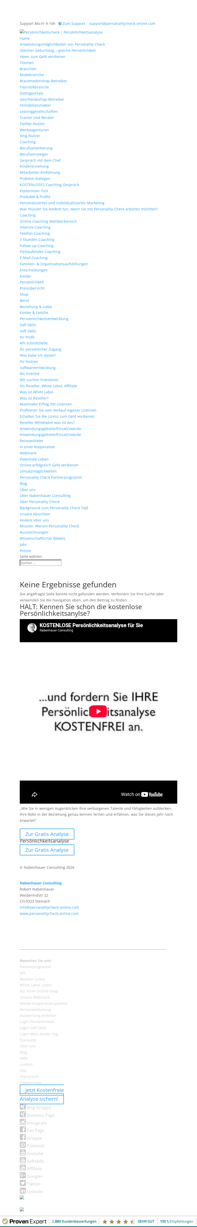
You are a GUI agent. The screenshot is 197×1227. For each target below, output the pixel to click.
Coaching (28, 141)
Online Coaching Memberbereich (48, 221)
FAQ (23, 1070)
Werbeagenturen (34, 129)
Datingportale (31, 93)
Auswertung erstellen (38, 1015)
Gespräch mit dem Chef (40, 160)
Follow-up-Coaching (37, 245)
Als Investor (30, 373)
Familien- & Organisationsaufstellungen (54, 263)
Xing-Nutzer (30, 135)
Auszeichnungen (34, 532)
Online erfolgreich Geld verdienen (49, 465)
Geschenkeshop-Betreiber (42, 99)
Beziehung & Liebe (36, 306)
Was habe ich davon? (38, 355)
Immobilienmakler (35, 105)
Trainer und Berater (37, 117)
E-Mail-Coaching (34, 257)
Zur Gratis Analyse (47, 834)
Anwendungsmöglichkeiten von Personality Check (62, 44)
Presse (25, 550)
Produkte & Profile (35, 196)
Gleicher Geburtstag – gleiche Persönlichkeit (58, 50)
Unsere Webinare (35, 997)
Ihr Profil (27, 337)
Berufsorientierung (36, 148)
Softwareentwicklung (38, 367)
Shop (24, 294)
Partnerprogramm (35, 966)
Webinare (28, 453)
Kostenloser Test (34, 190)
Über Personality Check (40, 501)
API (22, 972)
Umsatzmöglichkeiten (38, 471)
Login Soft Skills (33, 1027)
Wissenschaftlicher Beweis (42, 538)
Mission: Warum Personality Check (49, 526)
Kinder (25, 276)
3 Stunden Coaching (37, 239)
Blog (23, 483)
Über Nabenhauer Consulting (45, 495)
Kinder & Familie (34, 312)
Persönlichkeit (32, 282)
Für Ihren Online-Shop (39, 991)
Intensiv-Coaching (35, 227)
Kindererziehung (34, 166)
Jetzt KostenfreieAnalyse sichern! (42, 1094)
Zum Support (73, 23)
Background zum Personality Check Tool (54, 507)
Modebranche (32, 74)
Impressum (29, 1076)
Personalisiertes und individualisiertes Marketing (62, 202)
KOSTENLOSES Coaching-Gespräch (49, 184)
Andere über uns (34, 520)
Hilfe (24, 1058)
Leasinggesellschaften (39, 111)
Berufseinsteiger (34, 154)
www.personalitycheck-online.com (49, 913)
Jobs (23, 544)
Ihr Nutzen (29, 361)
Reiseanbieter (32, 440)
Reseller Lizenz (32, 979)
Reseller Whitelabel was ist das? (47, 422)
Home (25, 38)
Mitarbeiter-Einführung (40, 172)
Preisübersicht (32, 288)
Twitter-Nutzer (32, 123)
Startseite (28, 1040)
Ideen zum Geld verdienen (42, 56)
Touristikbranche (34, 87)
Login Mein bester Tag (39, 1033)
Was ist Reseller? (34, 398)
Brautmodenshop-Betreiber (43, 80)
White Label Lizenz (36, 985)
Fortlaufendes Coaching (40, 251)
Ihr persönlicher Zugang (40, 349)
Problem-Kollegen (35, 178)
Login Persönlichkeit (37, 1021)
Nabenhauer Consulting (41, 883)
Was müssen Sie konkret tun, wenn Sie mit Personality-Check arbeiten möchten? (89, 209)
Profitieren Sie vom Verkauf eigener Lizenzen (58, 410)
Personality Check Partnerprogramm (51, 477)
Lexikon (26, 1064)
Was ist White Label (36, 392)
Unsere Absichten (35, 514)
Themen (27, 62)
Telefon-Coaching (35, 233)
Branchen (28, 68)
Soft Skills (28, 324)
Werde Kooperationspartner (44, 1003)
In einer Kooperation (37, 446)
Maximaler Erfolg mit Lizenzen (46, 404)
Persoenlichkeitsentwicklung (44, 318)
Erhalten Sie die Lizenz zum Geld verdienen (57, 416)
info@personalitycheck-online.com (49, 907)
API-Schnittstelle (34, 343)
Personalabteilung (35, 1009)
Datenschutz (30, 1082)
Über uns (28, 489)
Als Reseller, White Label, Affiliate (48, 385)
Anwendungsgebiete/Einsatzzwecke (50, 428)
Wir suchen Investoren (39, 379)
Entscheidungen (34, 270)
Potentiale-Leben (34, 459)
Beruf (24, 300)
